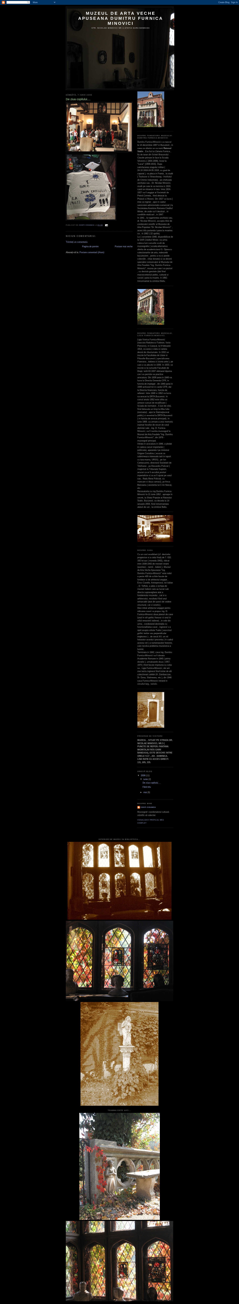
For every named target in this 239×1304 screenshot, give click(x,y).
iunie (145, 779)
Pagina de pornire (90, 246)
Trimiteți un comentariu (76, 242)
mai (145, 792)
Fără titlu (147, 787)
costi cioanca (148, 807)
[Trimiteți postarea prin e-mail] (106, 225)
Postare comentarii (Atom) (92, 252)
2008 (143, 775)
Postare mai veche (124, 246)
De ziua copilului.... (152, 783)
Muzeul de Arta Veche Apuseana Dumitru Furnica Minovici (120, 18)
